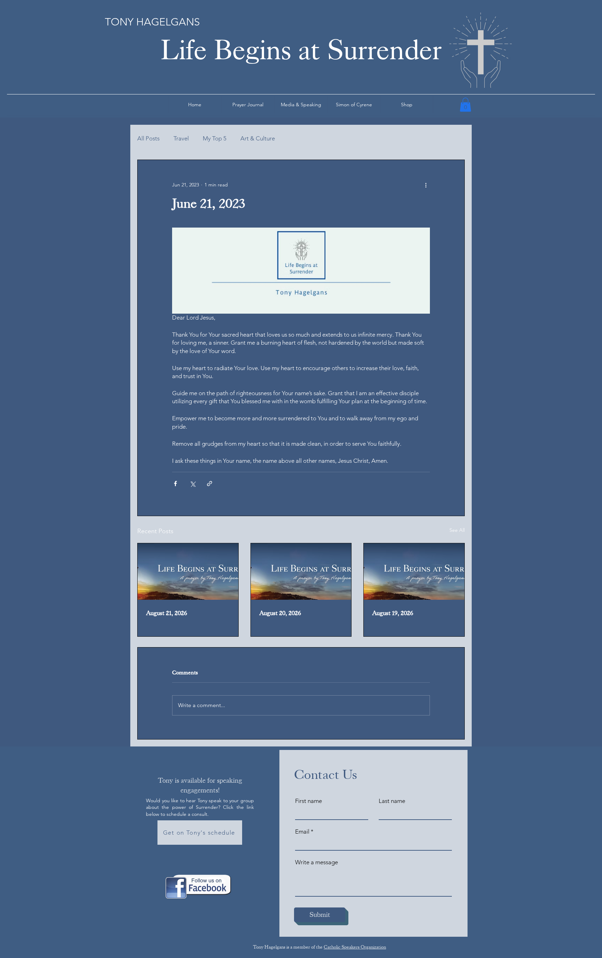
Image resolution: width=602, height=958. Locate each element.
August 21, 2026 (166, 613)
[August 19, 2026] (414, 571)
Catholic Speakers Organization (355, 947)
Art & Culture (257, 138)
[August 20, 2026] (301, 571)
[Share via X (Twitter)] (192, 483)
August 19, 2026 (392, 613)
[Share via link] (209, 483)
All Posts (148, 138)
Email (302, 832)
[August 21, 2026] (188, 571)
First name (308, 801)
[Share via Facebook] (175, 483)
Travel (181, 138)
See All (457, 530)
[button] (465, 105)
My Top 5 (214, 138)
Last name (392, 801)
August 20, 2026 (280, 613)
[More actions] (426, 185)
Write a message (316, 862)
